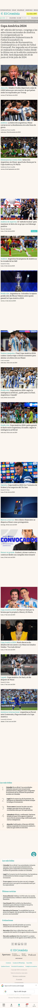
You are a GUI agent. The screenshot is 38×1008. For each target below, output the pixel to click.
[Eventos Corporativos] (16, 954)
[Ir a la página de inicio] (10, 13)
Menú (4, 1006)
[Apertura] (6, 955)
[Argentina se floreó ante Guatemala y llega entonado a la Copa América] (19, 699)
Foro (27, 1006)
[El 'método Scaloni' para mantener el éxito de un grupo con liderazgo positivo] (19, 209)
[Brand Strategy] (24, 954)
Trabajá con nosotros (31, 966)
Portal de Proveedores (17, 966)
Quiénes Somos (5, 966)
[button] (33, 854)
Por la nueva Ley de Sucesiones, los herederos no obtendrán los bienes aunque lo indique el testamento (21, 800)
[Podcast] (32, 955)
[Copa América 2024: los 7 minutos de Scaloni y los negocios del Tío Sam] (19, 472)
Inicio (19, 1006)
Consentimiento (19, 982)
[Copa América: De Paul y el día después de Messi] (19, 664)
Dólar (14, 10)
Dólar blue (20, 10)
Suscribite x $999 (31, 13)
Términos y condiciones (19, 976)
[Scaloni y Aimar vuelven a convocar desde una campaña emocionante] (19, 539)
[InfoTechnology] (19, 958)
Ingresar (34, 1006)
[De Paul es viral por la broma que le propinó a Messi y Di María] (19, 597)
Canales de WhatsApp (19, 963)
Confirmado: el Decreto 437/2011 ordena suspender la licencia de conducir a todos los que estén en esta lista (21, 825)
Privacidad (19, 979)
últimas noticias (5, 10)
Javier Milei (29, 10)
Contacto (8, 963)
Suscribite (29, 963)
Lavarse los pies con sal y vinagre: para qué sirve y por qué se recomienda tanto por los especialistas (20, 808)
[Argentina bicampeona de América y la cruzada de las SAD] (19, 246)
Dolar (11, 1006)
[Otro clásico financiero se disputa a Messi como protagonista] (19, 507)
